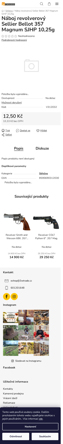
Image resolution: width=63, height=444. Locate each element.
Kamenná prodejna (13, 393)
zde (41, 419)
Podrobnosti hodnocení (14, 40)
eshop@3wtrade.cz (21, 280)
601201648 (17, 287)
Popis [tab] (18, 148)
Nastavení (30, 426)
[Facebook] (6, 296)
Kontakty (8, 389)
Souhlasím (45, 436)
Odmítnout (16, 436)
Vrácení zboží (10, 398)
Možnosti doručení (12, 102)
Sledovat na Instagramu (28, 361)
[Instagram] (14, 296)
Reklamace (9, 403)
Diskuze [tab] (42, 148)
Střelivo (43, 173)
